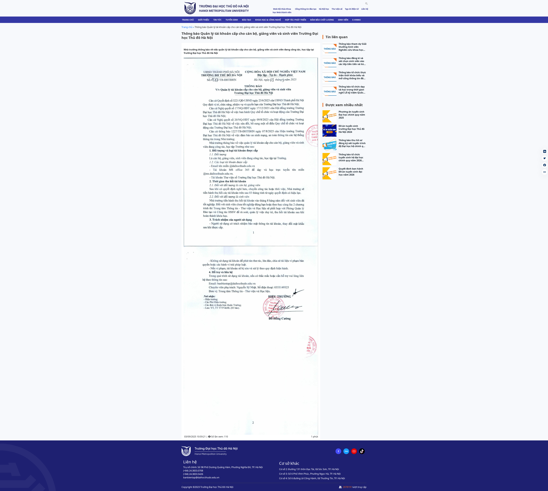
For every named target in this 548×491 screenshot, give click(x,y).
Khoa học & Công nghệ (268, 19)
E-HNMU (356, 19)
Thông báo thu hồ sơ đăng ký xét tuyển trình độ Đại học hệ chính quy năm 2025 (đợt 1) (352, 143)
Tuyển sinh (232, 19)
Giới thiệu (203, 19)
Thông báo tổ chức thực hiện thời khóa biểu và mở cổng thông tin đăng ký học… (352, 75)
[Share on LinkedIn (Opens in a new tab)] (544, 151)
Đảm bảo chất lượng (322, 19)
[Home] (216, 8)
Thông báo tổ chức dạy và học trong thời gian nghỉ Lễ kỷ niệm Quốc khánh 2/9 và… (352, 89)
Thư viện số (337, 9)
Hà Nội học (324, 9)
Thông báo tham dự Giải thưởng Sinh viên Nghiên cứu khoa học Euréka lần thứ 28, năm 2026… (352, 46)
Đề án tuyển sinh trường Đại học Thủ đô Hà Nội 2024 (351, 129)
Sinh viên (343, 19)
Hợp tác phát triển (295, 19)
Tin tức (217, 19)
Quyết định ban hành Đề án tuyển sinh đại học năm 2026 (351, 171)
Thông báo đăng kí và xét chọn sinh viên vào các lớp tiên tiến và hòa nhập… (352, 61)
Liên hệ (364, 9)
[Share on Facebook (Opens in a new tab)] (544, 165)
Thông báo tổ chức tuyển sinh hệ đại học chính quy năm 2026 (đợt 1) (351, 157)
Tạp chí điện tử (352, 9)
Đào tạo (246, 19)
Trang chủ (188, 19)
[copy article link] (544, 172)
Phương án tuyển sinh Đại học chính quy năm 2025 (352, 114)
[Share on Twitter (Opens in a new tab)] (544, 158)
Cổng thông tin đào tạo (305, 9)
